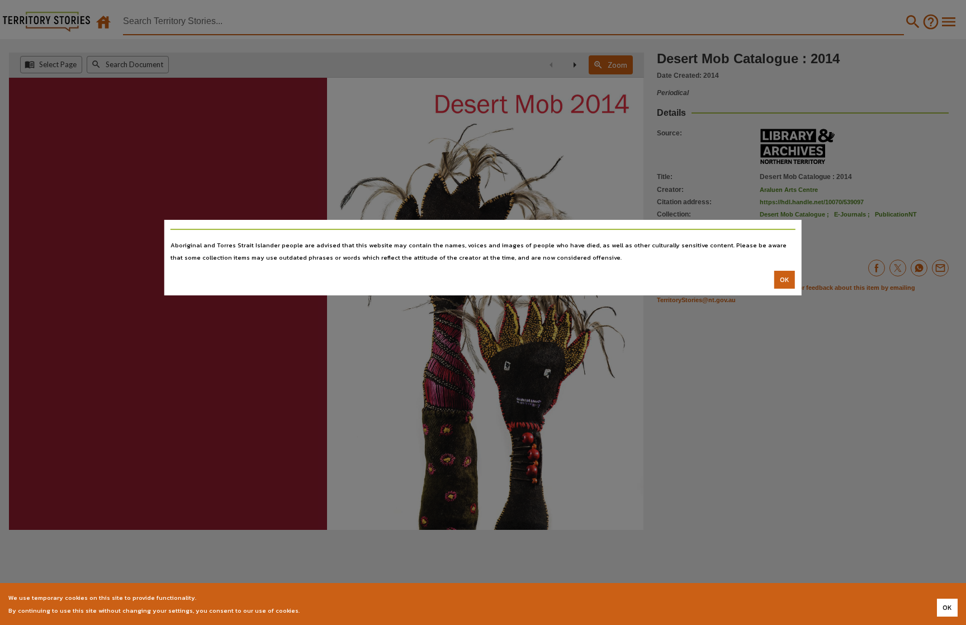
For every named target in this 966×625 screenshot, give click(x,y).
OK (784, 280)
